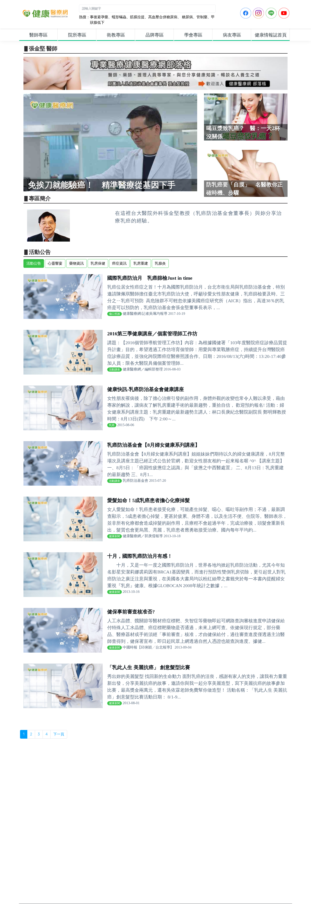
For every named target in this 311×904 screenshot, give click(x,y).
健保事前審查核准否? (131, 612)
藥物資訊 (76, 263)
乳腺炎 (160, 263)
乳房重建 (140, 263)
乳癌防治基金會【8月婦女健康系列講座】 (153, 445)
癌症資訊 (119, 263)
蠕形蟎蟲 (119, 17)
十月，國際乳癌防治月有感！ (139, 556)
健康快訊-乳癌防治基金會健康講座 (145, 389)
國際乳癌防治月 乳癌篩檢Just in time (149, 278)
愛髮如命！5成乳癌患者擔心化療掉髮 (148, 500)
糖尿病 (187, 17)
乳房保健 (98, 263)
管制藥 (201, 17)
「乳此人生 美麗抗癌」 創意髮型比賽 (148, 667)
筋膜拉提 (137, 17)
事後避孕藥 (99, 17)
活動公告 (33, 263)
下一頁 (58, 734)
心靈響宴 (55, 263)
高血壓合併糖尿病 (162, 17)
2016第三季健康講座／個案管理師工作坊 (152, 333)
